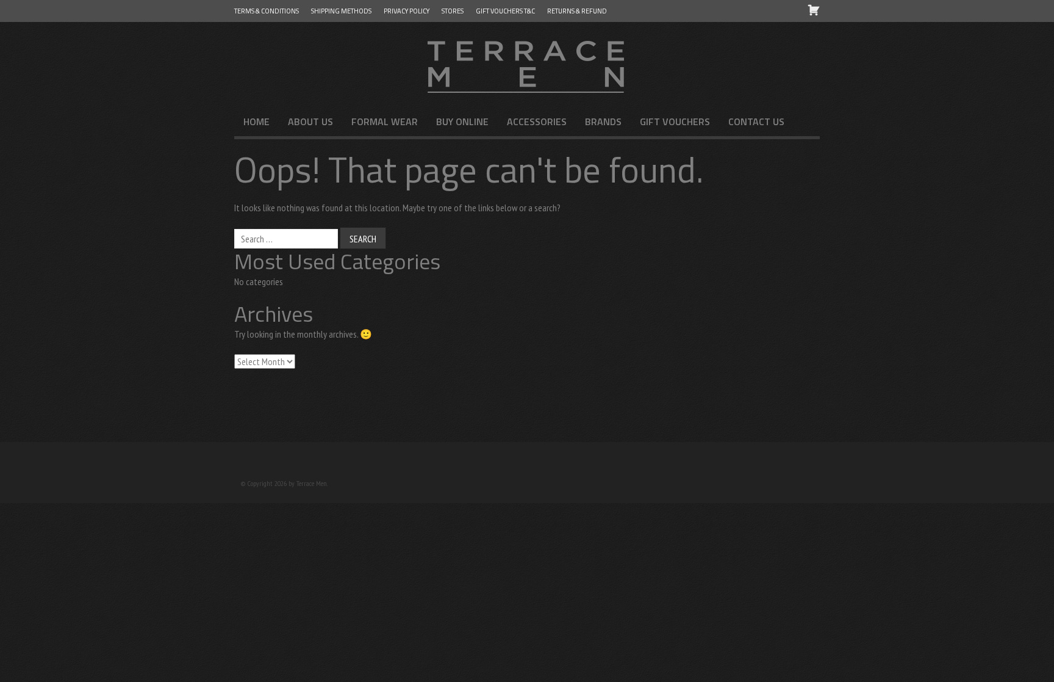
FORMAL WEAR (384, 121)
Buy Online (462, 121)
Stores (453, 11)
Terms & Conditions (266, 11)
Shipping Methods (341, 11)
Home (256, 121)
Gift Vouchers (675, 121)
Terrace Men (527, 64)
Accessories (537, 121)
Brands (603, 121)
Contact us (756, 121)
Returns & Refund (577, 11)
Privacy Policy (406, 11)
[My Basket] (814, 10)
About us (310, 121)
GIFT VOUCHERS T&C (505, 11)
